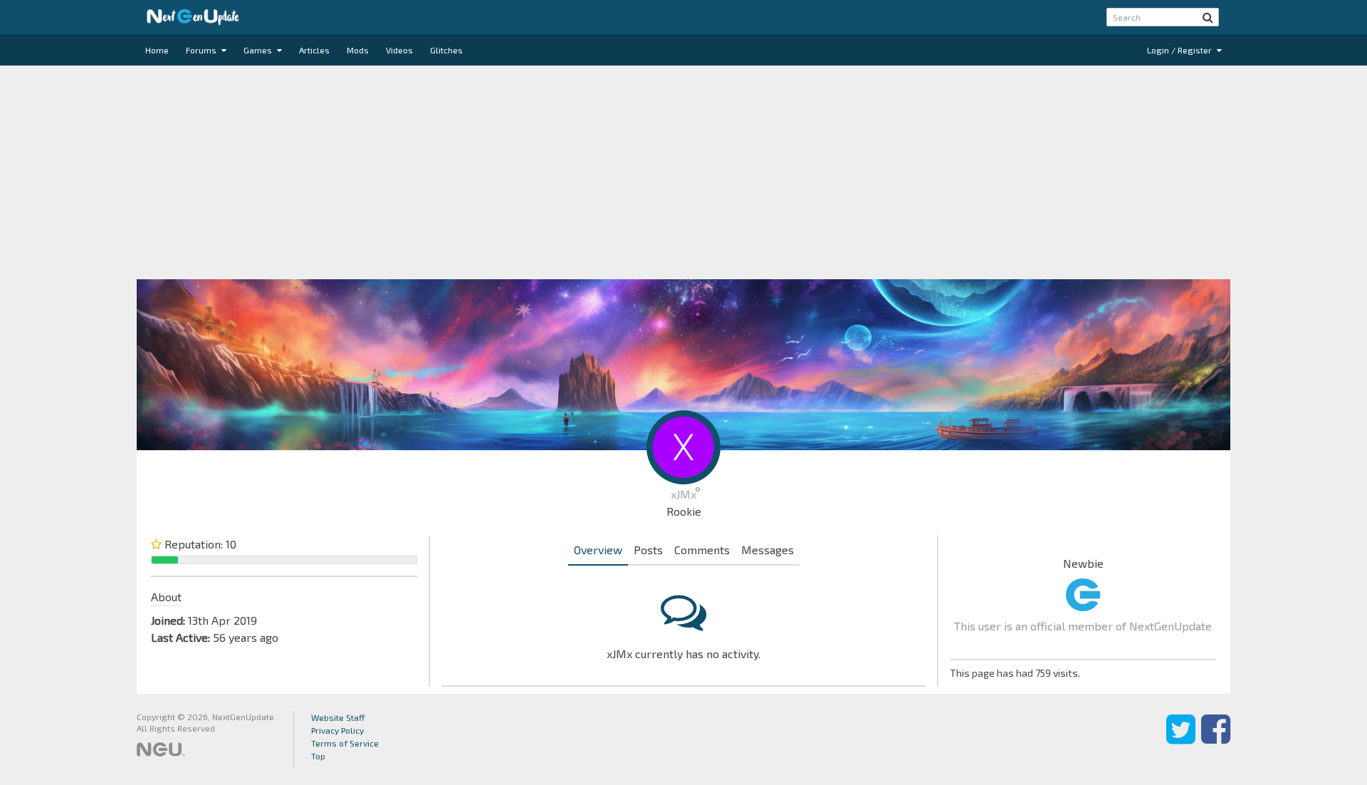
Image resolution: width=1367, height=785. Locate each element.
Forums (202, 50)
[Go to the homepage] (193, 17)
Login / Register (1180, 50)
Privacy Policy (337, 730)
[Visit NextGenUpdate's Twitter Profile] (1180, 739)
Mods (358, 50)
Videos (399, 50)
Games (258, 50)
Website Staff (338, 717)
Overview (598, 549)
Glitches (446, 50)
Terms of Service (345, 743)
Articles (314, 50)
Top (318, 756)
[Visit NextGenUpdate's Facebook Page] (1215, 739)
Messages (767, 549)
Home (157, 50)
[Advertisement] (683, 172)
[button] (1208, 17)
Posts (648, 549)
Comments (702, 549)
